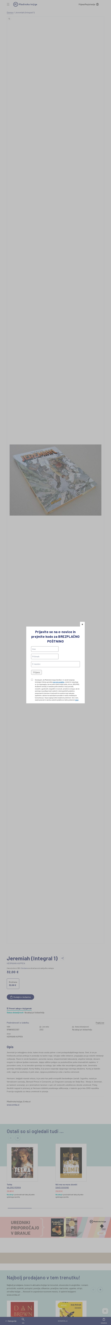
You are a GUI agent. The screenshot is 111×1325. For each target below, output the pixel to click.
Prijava (36, 672)
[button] (82, 624)
